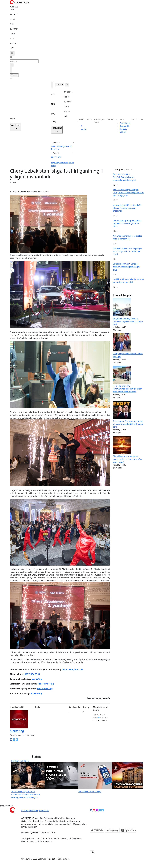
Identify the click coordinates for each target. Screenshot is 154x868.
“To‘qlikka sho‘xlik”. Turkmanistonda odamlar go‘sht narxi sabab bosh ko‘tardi (127, 389)
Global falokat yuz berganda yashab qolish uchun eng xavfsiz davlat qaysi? (127, 459)
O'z (12, 75)
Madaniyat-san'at (64, 146)
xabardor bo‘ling (46, 683)
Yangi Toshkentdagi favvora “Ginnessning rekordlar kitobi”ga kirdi (128, 321)
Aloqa (71, 162)
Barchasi (121, 174)
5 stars (98, 714)
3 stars (103, 717)
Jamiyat (56, 142)
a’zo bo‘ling (37, 679)
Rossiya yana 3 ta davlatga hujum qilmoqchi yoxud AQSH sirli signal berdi (128, 424)
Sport (53, 157)
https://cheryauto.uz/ (72, 669)
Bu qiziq (123, 129)
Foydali (56, 153)
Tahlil (59, 157)
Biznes (65, 162)
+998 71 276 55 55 (32, 674)
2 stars (96, 720)
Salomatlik (124, 126)
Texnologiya (125, 123)
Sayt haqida (56, 162)
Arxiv (53, 165)
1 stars (105, 720)
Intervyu (55, 149)
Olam (53, 146)
